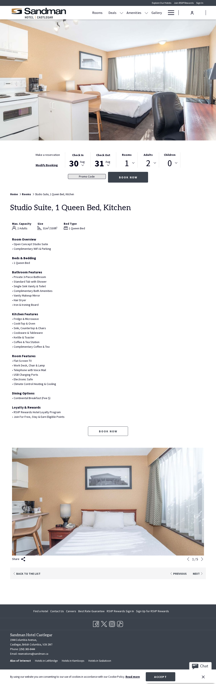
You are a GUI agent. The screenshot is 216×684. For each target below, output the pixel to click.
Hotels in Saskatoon (99, 661)
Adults (148, 155)
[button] (78, 160)
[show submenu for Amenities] (146, 12)
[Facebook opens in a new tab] (96, 623)
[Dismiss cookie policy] (203, 676)
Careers (71, 611)
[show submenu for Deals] (121, 12)
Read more (133, 677)
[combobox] (126, 163)
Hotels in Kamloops (73, 661)
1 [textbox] (127, 163)
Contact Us (57, 611)
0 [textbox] (169, 163)
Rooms (127, 155)
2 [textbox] (148, 163)
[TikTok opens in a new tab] (120, 623)
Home (14, 194)
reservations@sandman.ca (33, 654)
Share (16, 559)
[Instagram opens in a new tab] (112, 623)
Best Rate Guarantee (91, 611)
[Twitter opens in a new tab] (104, 623)
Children (170, 155)
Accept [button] (160, 677)
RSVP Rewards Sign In (120, 612)
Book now (128, 177)
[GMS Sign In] (192, 12)
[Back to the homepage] (38, 13)
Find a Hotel (40, 611)
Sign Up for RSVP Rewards (152, 612)
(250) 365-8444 (27, 649)
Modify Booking (47, 165)
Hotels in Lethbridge (46, 661)
